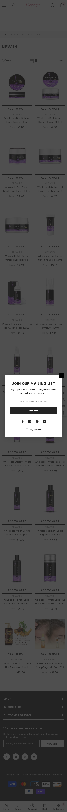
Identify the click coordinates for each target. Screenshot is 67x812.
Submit (33, 410)
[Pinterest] (37, 421)
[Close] (61, 375)
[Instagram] (30, 421)
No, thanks (35, 429)
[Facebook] (22, 421)
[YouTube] (44, 421)
